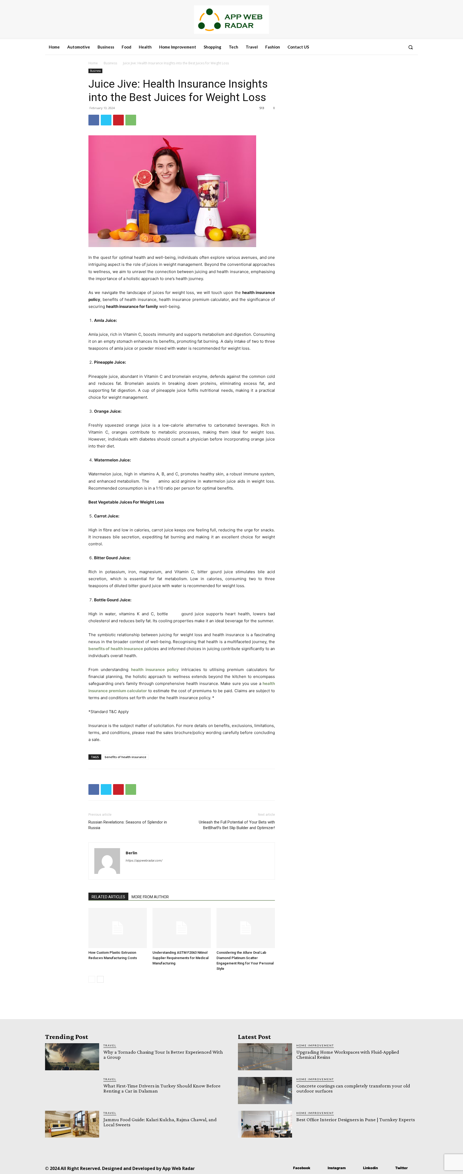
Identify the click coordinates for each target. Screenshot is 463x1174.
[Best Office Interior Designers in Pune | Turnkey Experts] (265, 1124)
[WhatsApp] (130, 120)
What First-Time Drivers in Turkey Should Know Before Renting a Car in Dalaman (162, 1088)
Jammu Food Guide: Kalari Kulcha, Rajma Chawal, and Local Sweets (159, 1122)
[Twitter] (106, 120)
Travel (109, 1045)
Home (93, 63)
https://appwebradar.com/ (144, 860)
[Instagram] (319, 1168)
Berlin (131, 852)
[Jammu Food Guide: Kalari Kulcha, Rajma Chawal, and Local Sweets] (72, 1124)
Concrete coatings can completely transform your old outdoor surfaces (353, 1088)
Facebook (301, 1168)
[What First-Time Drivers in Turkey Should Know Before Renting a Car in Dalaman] (72, 1090)
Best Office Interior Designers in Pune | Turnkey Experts (355, 1119)
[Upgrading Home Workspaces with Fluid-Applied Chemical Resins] (265, 1056)
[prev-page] (91, 979)
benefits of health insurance (125, 757)
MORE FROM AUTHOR (150, 897)
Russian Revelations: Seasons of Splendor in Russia (127, 825)
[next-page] (100, 979)
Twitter (401, 1168)
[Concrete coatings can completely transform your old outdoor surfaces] (265, 1090)
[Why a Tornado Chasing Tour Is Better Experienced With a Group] (72, 1056)
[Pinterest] (118, 120)
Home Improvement (315, 1045)
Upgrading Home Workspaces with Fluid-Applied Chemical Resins (347, 1054)
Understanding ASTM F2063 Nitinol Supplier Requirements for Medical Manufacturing (180, 958)
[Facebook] (93, 120)
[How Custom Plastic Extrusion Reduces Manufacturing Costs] (117, 928)
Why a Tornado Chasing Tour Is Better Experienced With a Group (163, 1054)
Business (110, 63)
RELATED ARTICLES (108, 897)
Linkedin (370, 1168)
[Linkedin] (355, 1168)
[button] (410, 47)
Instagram (337, 1168)
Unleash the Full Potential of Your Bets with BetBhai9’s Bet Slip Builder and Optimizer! (237, 825)
